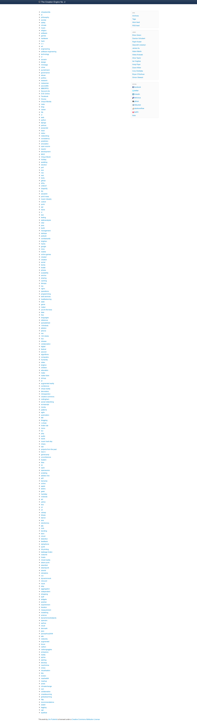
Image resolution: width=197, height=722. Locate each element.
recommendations (47, 702)
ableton (43, 328)
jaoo (42, 631)
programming (46, 294)
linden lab (44, 425)
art (42, 46)
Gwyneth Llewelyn (139, 45)
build (43, 228)
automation (45, 415)
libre (42, 462)
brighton (44, 241)
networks (44, 639)
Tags (134, 19)
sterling (43, 660)
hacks (43, 244)
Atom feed (136, 22)
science (44, 615)
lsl (42, 465)
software (44, 33)
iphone (43, 331)
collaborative (45, 691)
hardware (44, 38)
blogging (44, 420)
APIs (43, 183)
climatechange (46, 686)
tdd (42, 417)
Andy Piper (136, 64)
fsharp (43, 515)
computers (45, 357)
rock (42, 528)
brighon (44, 365)
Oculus (43, 99)
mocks (43, 407)
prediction (44, 141)
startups (44, 233)
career (43, 109)
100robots (44, 325)
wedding (44, 162)
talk (42, 636)
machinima (45, 665)
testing (43, 217)
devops (43, 283)
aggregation (45, 589)
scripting (44, 473)
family (43, 265)
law (42, 446)
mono (43, 428)
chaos (43, 444)
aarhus (43, 623)
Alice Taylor (136, 58)
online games (46, 254)
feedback (44, 541)
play (42, 433)
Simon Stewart (137, 77)
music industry (46, 199)
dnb (42, 520)
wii (42, 499)
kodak (43, 267)
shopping (44, 594)
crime (43, 67)
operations (45, 291)
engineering (45, 49)
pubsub (43, 236)
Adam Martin (137, 51)
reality (43, 654)
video (43, 362)
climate (43, 25)
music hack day (46, 441)
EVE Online (45, 93)
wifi (42, 478)
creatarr (44, 257)
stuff (42, 597)
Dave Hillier (136, 67)
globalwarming (46, 697)
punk (43, 204)
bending (44, 531)
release (43, 341)
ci (41, 212)
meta (43, 104)
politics (43, 78)
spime (43, 657)
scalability (44, 273)
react (43, 130)
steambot (44, 565)
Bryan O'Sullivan (138, 74)
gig (42, 525)
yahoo (43, 502)
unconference (46, 457)
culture (43, 201)
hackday (44, 494)
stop (42, 586)
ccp (42, 172)
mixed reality (45, 560)
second (43, 352)
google (43, 246)
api (42, 207)
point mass (45, 196)
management (46, 230)
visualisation (45, 670)
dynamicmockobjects (48, 618)
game (43, 304)
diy (42, 191)
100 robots (45, 336)
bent (42, 533)
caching (44, 280)
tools (43, 178)
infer (42, 223)
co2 (42, 689)
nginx (43, 288)
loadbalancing (46, 299)
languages (45, 317)
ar (41, 381)
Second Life (45, 91)
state (43, 301)
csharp (43, 512)
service (43, 275)
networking (45, 136)
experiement (45, 604)
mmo (43, 249)
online (43, 483)
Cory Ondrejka (137, 71)
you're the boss (46, 309)
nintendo (44, 496)
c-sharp (43, 423)
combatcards (45, 238)
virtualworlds (45, 12)
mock (43, 583)
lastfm (136, 112)
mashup (44, 681)
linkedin (137, 94)
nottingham (45, 399)
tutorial (43, 570)
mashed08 (45, 678)
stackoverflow (139, 108)
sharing (43, 278)
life (42, 112)
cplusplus (44, 573)
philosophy (45, 17)
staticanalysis (46, 220)
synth (43, 547)
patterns (44, 410)
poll (42, 167)
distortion (44, 539)
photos (43, 270)
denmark (44, 628)
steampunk (45, 568)
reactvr (43, 149)
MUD (43, 154)
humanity (44, 359)
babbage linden (46, 552)
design (43, 62)
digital (43, 346)
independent (45, 591)
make (43, 373)
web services (46, 296)
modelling (44, 612)
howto (43, 557)
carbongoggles (46, 649)
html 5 (43, 452)
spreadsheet (45, 323)
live (42, 338)
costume (44, 554)
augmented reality (47, 383)
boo (42, 504)
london (43, 676)
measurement (46, 610)
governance (45, 72)
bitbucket (137, 105)
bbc (42, 673)
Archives (135, 16)
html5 (43, 438)
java (42, 225)
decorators (45, 391)
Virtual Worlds (46, 101)
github (43, 180)
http (42, 699)
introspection (45, 394)
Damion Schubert (138, 38)
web (42, 117)
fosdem (43, 460)
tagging (43, 707)
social (43, 262)
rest (42, 175)
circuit (43, 536)
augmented (45, 641)
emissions (44, 652)
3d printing (45, 549)
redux (43, 133)
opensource (45, 470)
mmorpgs (44, 64)
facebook (137, 87)
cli (42, 507)
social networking (47, 402)
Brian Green (136, 35)
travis (43, 209)
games (43, 35)
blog (42, 107)
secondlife (45, 86)
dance (43, 517)
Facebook (44, 96)
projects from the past (49, 449)
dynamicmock (46, 578)
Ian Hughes (136, 61)
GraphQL (44, 188)
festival (43, 349)
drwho (43, 488)
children (44, 367)
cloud (43, 625)
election (44, 165)
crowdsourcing (46, 694)
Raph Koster (136, 41)
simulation (45, 144)
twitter (136, 90)
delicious (137, 97)
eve (42, 170)
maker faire (45, 375)
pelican (43, 125)
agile (43, 412)
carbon (43, 647)
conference (45, 386)
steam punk (45, 562)
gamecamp (45, 454)
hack (43, 41)
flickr (134, 115)
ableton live (45, 475)
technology (45, 54)
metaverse (45, 83)
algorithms (45, 354)
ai (41, 14)
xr (41, 115)
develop (44, 662)
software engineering (48, 51)
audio (43, 436)
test (42, 215)
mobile (43, 251)
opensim (44, 620)
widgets (44, 599)
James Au (136, 48)
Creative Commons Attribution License (86, 719)
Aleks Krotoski (137, 54)
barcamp (44, 481)
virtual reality (45, 388)
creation (44, 259)
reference (44, 320)
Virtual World (45, 157)
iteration (44, 607)
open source (45, 146)
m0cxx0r (44, 581)
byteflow (44, 712)
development (45, 151)
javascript (44, 128)
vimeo (43, 668)
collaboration (45, 344)
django (43, 122)
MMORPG (45, 88)
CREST (44, 186)
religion (43, 30)
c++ (42, 43)
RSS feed (135, 25)
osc (42, 333)
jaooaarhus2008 (47, 633)
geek (43, 491)
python (43, 120)
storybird (44, 194)
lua (42, 286)
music (43, 28)
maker (43, 307)
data (42, 312)
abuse (43, 75)
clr (42, 510)
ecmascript (45, 404)
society (43, 20)
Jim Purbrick (52, 719)
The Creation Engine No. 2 (53, 1)
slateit (43, 704)
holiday (43, 159)
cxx (42, 575)
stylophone (45, 544)
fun (42, 431)
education (44, 370)
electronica (45, 523)
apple (43, 486)
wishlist (43, 602)
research (44, 80)
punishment (45, 70)
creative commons (47, 396)
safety (43, 22)
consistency (45, 138)
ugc (42, 710)
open (43, 467)
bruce (43, 644)
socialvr (44, 59)
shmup (43, 378)
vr (41, 57)
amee (43, 683)
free (42, 315)
